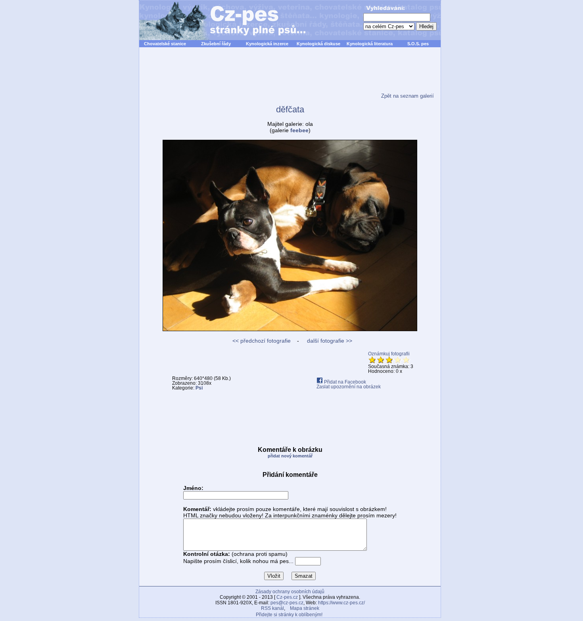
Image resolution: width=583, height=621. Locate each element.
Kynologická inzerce (267, 43)
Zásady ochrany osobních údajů (289, 591)
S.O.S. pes (418, 43)
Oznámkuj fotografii (389, 353)
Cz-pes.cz (287, 597)
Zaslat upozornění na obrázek (348, 386)
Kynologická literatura (370, 43)
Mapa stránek (304, 608)
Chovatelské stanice (165, 43)
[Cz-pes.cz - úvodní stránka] (218, 20)
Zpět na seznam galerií (407, 96)
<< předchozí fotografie (261, 341)
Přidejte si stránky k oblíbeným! (289, 614)
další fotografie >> (328, 341)
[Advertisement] (290, 75)
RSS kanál (272, 608)
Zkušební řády (216, 43)
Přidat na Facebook (344, 382)
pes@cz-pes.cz (286, 603)
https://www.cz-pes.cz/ (341, 603)
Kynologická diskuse (318, 43)
